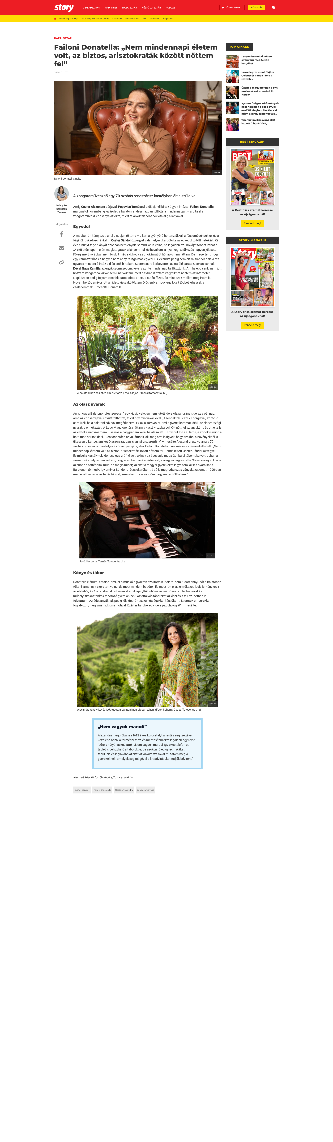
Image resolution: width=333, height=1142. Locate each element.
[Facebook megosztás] (61, 235)
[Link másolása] (61, 264)
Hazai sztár (129, 7)
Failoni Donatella (102, 790)
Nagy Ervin (168, 19)
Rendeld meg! (252, 223)
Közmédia (117, 19)
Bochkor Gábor (132, 19)
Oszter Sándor (82, 790)
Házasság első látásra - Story (95, 19)
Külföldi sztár (151, 7)
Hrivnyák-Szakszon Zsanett (61, 209)
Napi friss (111, 7)
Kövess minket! (234, 7)
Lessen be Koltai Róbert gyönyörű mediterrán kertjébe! (256, 60)
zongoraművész (145, 790)
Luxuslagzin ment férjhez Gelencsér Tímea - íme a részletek (258, 76)
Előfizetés (256, 7)
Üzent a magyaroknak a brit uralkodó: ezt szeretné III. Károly (259, 91)
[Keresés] (273, 7)
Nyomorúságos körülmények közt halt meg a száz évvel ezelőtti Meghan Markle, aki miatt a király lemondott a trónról (260, 108)
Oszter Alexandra (124, 790)
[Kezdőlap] (64, 7)
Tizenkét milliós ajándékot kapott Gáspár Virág (258, 121)
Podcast (171, 7)
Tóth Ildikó (154, 19)
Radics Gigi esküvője (68, 19)
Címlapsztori (91, 7)
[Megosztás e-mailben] (61, 250)
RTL (144, 19)
